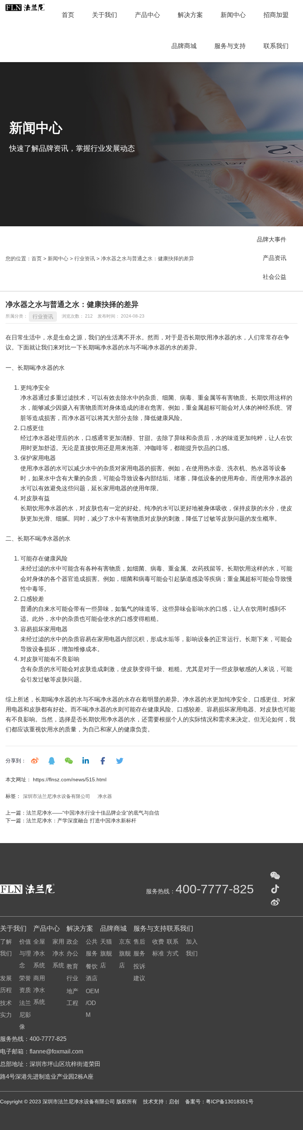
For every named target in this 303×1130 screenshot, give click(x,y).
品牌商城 (184, 46)
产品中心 (147, 14)
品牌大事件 (271, 239)
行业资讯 (84, 259)
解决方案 (190, 14)
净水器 (105, 796)
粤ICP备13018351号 (229, 1101)
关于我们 (104, 14)
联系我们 (276, 46)
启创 (175, 1101)
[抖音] (275, 889)
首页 (68, 14)
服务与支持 (230, 46)
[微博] (275, 902)
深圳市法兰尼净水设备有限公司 (56, 796)
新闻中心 (233, 14)
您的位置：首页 (24, 259)
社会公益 (274, 277)
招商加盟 (276, 14)
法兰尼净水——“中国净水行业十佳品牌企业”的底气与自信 (92, 813)
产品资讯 (274, 258)
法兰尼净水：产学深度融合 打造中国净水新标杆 (81, 820)
